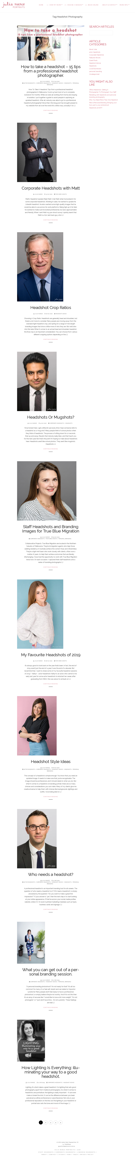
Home (41, 5)
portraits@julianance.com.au (67, 1146)
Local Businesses (95, 68)
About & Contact (109, 5)
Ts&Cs (75, 1154)
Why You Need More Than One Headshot (103, 100)
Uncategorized (94, 74)
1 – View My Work (54, 5)
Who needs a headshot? (50, 874)
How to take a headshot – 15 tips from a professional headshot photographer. (51, 71)
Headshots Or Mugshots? (50, 417)
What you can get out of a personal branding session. (50, 971)
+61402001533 (67, 1144)
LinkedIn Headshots (86, 1152)
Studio (62, 1154)
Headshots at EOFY (95, 108)
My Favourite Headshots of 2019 (50, 654)
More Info (124, 5)
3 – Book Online (92, 5)
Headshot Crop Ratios (50, 307)
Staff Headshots (46, 1152)
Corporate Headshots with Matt (51, 188)
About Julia (93, 49)
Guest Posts (93, 60)
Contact (53, 1154)
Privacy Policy (87, 1154)
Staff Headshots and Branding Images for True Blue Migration (50, 528)
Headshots (67, 83)
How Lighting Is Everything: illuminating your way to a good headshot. (51, 1072)
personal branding (65, 538)
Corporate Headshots (43, 83)
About (44, 1154)
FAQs (69, 1154)
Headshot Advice (57, 83)
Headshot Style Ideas (50, 761)
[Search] (110, 32)
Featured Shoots (61, 194)
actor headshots (29, 83)
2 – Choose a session (73, 5)
